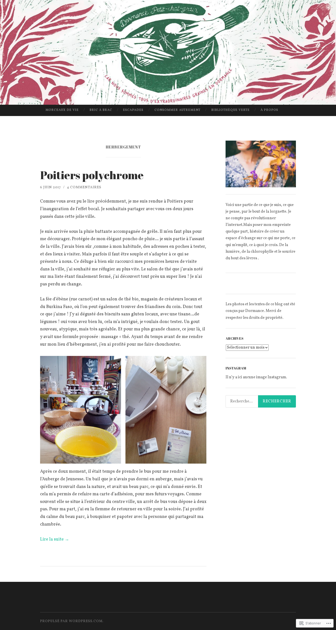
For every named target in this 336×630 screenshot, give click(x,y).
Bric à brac (101, 110)
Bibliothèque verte (230, 110)
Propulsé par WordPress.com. (72, 621)
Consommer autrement (177, 110)
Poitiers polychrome (92, 174)
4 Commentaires (84, 187)
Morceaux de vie (62, 110)
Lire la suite (54, 539)
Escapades (133, 110)
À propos (269, 110)
